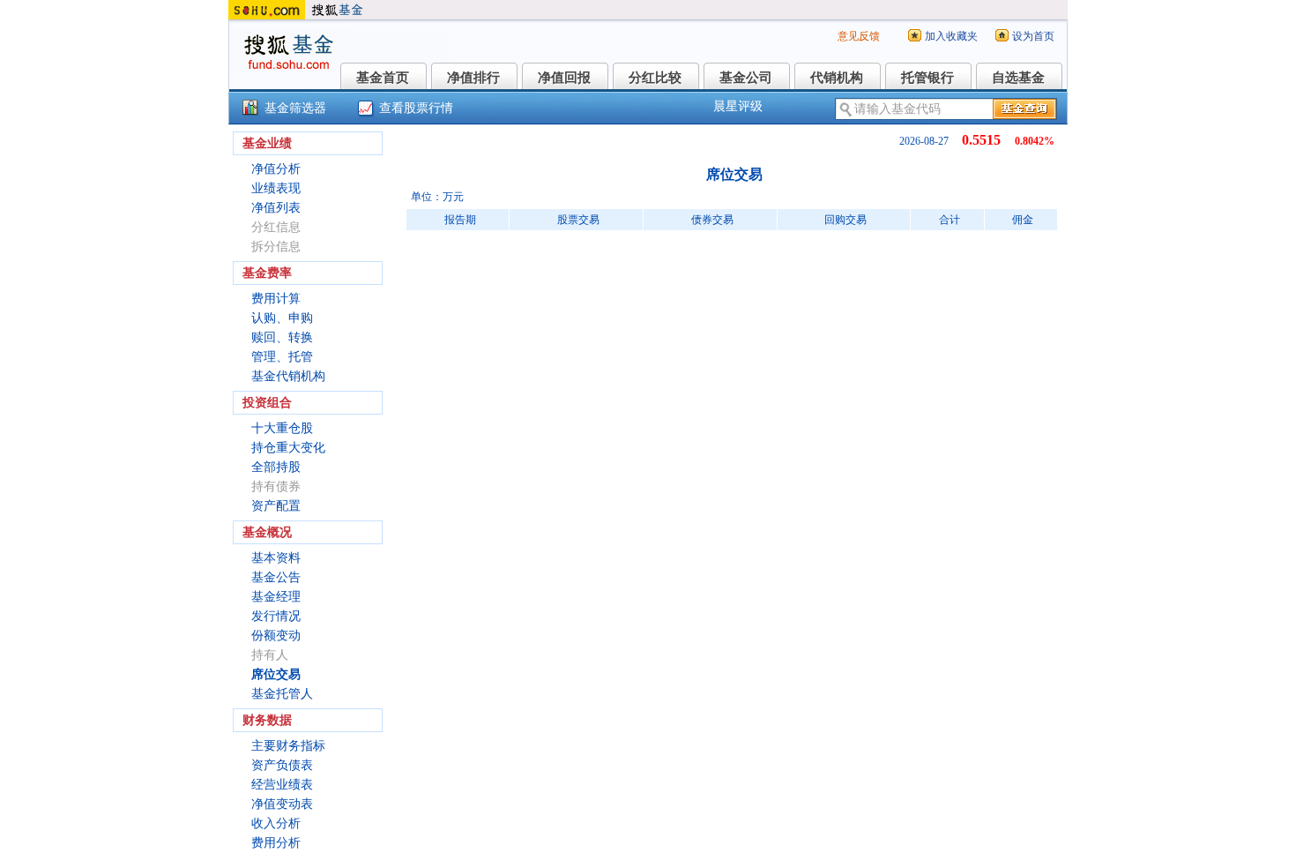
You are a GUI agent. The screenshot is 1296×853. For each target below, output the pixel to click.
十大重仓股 (282, 428)
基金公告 (276, 577)
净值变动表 (282, 804)
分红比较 (655, 78)
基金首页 (382, 78)
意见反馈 (859, 36)
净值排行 (473, 78)
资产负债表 (282, 765)
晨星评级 (738, 106)
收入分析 (276, 823)
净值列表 (276, 207)
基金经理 (276, 596)
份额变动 (276, 635)
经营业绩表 (282, 784)
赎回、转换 (282, 337)
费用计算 (276, 298)
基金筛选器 (295, 108)
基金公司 (745, 78)
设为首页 (1033, 36)
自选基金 (1018, 78)
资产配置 (276, 506)
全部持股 (276, 467)
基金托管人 (282, 693)
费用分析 (276, 842)
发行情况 (276, 616)
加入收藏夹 (951, 36)
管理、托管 (282, 356)
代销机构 (836, 78)
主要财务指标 (288, 745)
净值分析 (276, 169)
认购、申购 (282, 318)
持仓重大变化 (288, 447)
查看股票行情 (416, 108)
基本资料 (276, 558)
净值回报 (564, 78)
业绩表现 (276, 188)
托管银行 (927, 78)
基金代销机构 (288, 376)
